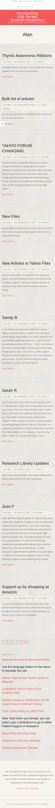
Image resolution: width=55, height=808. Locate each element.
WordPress (44, 804)
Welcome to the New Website (21, 740)
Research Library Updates (25, 463)
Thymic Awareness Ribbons (27, 55)
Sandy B (9, 317)
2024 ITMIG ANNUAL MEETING (23, 711)
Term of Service (31, 788)
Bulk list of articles (18, 99)
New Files (11, 216)
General (45, 157)
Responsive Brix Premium (24, 804)
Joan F (8, 506)
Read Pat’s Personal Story (19, 733)
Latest (40, 61)
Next (26, 642)
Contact (20, 788)
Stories (45, 323)
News (38, 469)
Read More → (8, 77)
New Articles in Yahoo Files (26, 263)
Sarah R (9, 390)
